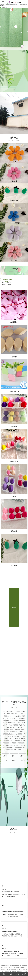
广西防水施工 (11, 969)
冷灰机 (14, 967)
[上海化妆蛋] (14, 549)
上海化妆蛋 (14, 566)
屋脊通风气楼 (19, 971)
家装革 (6, 967)
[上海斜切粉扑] (14, 339)
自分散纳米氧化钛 (22, 969)
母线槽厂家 (25, 971)
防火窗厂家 (10, 967)
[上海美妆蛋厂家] (14, 444)
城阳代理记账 (22, 965)
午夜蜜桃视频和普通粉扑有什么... (10, 931)
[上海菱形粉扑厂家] (14, 374)
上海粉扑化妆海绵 (6, 284)
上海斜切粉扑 (14, 356)
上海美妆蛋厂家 (14, 461)
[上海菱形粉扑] (14, 305)
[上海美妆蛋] (14, 514)
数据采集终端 (18, 967)
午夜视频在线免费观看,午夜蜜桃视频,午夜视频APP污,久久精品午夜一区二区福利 (13, 5)
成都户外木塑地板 (4, 969)
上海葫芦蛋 (14, 426)
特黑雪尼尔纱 (23, 967)
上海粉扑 (14, 496)
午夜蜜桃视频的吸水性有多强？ (12, 951)
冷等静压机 (17, 965)
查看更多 (14, 607)
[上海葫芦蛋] (14, 409)
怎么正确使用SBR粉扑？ (11, 891)
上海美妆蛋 (14, 531)
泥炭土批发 (16, 969)
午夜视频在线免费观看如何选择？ (13, 911)
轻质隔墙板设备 (9, 971)
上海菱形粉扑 (14, 322)
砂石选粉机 (14, 971)
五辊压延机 (12, 965)
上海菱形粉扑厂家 (14, 391)
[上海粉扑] (14, 479)
